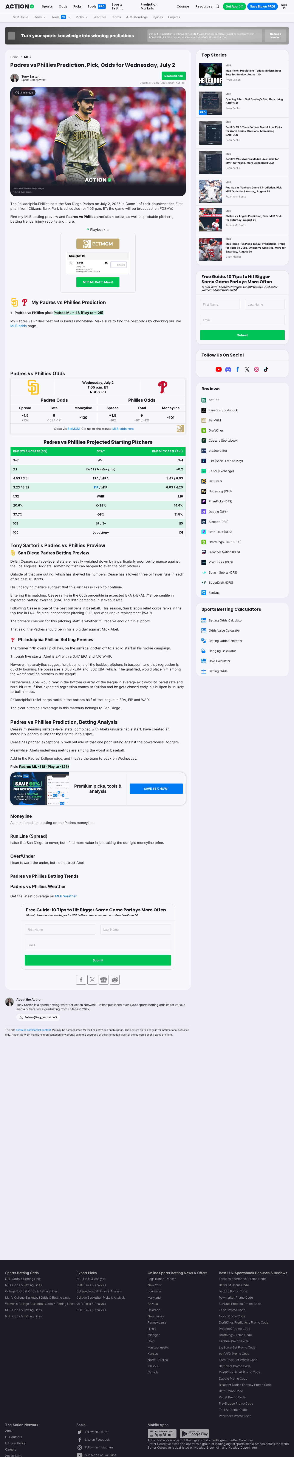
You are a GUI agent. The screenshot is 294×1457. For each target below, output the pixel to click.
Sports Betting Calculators (231, 609)
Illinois (152, 1328)
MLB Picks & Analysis (91, 1303)
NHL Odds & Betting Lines (23, 1316)
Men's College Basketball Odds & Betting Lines (37, 1297)
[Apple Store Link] (162, 1433)
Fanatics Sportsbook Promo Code (242, 1279)
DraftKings (216, 430)
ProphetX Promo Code (234, 1328)
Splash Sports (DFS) (223, 572)
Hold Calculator (219, 661)
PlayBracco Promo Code (236, 1403)
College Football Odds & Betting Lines (31, 1291)
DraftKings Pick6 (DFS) (225, 542)
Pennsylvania (157, 1322)
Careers (10, 1449)
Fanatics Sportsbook (223, 410)
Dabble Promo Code (233, 1378)
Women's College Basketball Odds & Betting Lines (39, 1303)
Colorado (154, 1310)
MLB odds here (123, 428)
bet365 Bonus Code (233, 1291)
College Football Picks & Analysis (99, 1291)
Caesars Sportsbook (223, 440)
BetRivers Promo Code (235, 1366)
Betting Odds (218, 671)
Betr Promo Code (231, 1391)
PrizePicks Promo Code (235, 1416)
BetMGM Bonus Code (234, 1285)
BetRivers (215, 481)
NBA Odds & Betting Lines (23, 1285)
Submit (98, 960)
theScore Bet (218, 450)
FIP (96, 487)
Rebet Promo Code (232, 1397)
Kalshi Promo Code (232, 1310)
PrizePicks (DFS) (220, 501)
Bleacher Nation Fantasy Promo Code (245, 1385)
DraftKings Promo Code (235, 1335)
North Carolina (158, 1360)
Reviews (210, 388)
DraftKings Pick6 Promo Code (239, 1372)
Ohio (151, 1341)
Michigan (154, 1335)
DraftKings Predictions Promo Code (243, 1322)
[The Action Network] (19, 6)
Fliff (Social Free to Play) (226, 461)
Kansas (153, 1353)
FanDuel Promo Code (234, 1341)
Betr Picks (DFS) (220, 532)
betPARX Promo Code (234, 1353)
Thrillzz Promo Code (233, 1409)
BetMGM (74, 428)
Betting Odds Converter (225, 641)
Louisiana (154, 1291)
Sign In (284, 6)
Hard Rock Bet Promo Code (238, 1360)
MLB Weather (65, 896)
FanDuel (214, 592)
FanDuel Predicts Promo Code (240, 1303)
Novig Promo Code (232, 1316)
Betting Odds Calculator (226, 620)
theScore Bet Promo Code (237, 1347)
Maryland (154, 1297)
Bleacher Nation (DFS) (224, 552)
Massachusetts (158, 1347)
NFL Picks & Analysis (90, 1279)
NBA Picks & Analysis (91, 1285)
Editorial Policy (15, 1443)
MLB (27, 57)
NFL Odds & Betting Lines (23, 1279)
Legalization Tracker (162, 1279)
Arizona (153, 1303)
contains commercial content (33, 1030)
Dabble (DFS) (218, 511)
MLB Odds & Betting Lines (23, 1310)
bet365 (214, 400)
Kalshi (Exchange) (221, 471)
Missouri (153, 1366)
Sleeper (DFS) (218, 521)
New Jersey (156, 1316)
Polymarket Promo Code (236, 1297)
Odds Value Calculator (224, 630)
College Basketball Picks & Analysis (100, 1297)
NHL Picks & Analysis (91, 1310)
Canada (153, 1372)
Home (14, 57)
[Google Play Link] (194, 1433)
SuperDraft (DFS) (221, 582)
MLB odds (18, 326)
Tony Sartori (31, 76)
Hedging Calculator (222, 651)
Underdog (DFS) (220, 491)
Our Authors (13, 1437)
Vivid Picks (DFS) (221, 562)
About (9, 1431)
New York (154, 1285)
